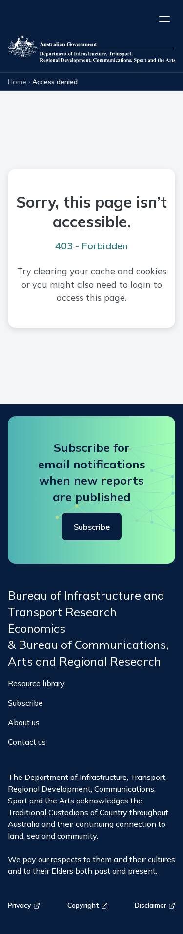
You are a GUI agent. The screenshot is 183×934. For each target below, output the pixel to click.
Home (17, 81)
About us (24, 722)
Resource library (36, 683)
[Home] (91, 50)
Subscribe (92, 527)
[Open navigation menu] (164, 18)
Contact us (27, 742)
